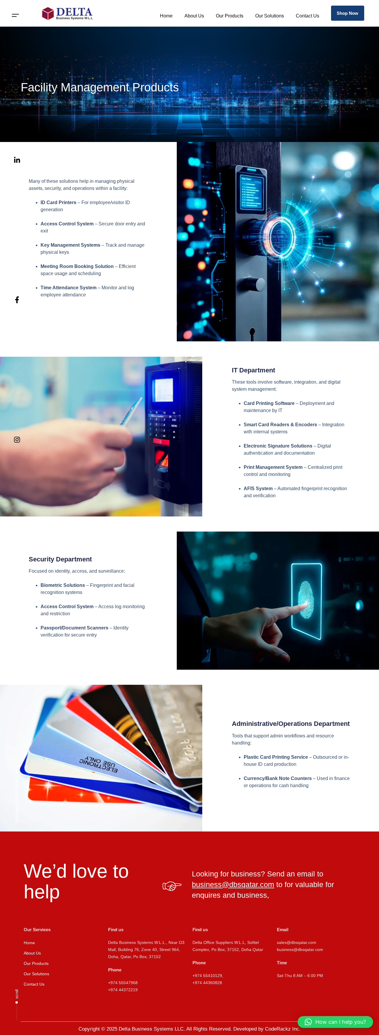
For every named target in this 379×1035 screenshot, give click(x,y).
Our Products (229, 15)
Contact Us (307, 15)
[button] (15, 15)
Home (166, 15)
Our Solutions (269, 15)
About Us (194, 15)
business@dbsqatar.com (17, 795)
